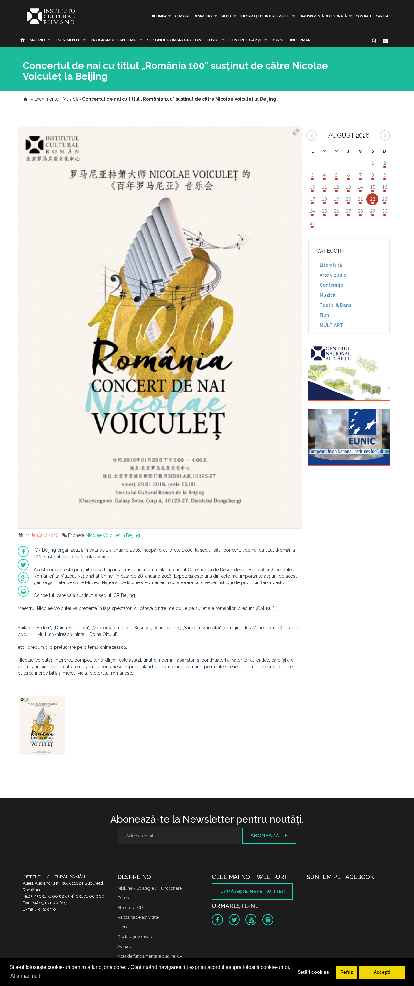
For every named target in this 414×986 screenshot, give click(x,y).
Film (324, 315)
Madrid (37, 40)
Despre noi (203, 16)
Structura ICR (130, 907)
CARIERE (382, 16)
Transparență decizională (323, 16)
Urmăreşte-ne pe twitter (252, 891)
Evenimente (68, 40)
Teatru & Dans (335, 305)
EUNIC (213, 40)
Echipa (124, 897)
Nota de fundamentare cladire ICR (150, 956)
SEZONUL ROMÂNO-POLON (174, 40)
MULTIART (331, 325)
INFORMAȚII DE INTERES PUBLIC (265, 16)
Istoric (123, 927)
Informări (300, 40)
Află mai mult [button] (25, 976)
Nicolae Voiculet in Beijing (113, 535)
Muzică (327, 295)
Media (226, 16)
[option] (42, 726)
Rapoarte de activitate (138, 917)
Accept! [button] (382, 972)
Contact (363, 16)
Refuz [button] (346, 972)
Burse (278, 40)
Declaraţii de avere (135, 936)
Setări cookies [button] (313, 972)
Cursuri (182, 16)
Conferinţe (331, 285)
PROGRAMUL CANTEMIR (114, 40)
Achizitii (125, 946)
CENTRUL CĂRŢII (245, 40)
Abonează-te (269, 836)
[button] (296, 132)
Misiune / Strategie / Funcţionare (149, 888)
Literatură (331, 265)
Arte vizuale (333, 275)
